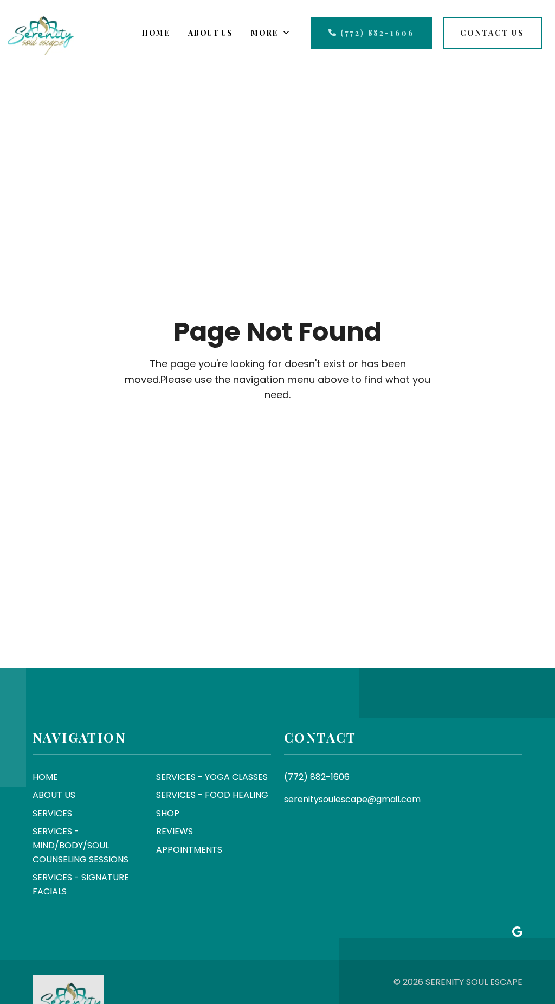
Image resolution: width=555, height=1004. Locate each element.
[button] (155, 33)
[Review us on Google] (517, 932)
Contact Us (492, 33)
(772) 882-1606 (377, 33)
